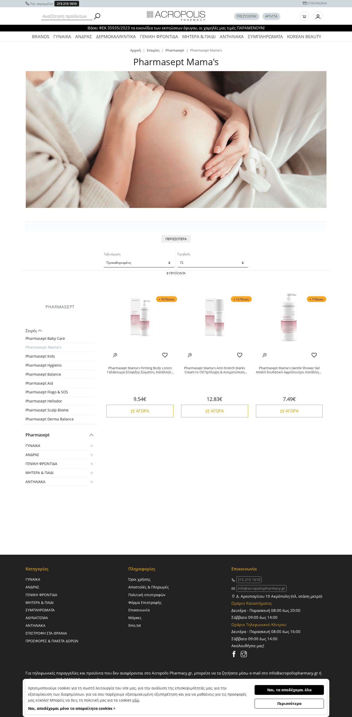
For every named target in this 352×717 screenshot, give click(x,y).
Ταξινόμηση (112, 254)
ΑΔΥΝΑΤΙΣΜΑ (37, 617)
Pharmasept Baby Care (45, 338)
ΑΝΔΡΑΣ (83, 36)
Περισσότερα (289, 703)
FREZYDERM (246, 16)
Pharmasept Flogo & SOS (47, 392)
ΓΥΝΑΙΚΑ (62, 36)
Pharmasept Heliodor (44, 401)
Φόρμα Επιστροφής (145, 602)
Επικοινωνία (139, 610)
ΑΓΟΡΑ (142, 411)
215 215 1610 (67, 3)
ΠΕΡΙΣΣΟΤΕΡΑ (176, 239)
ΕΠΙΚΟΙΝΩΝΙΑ (317, 3)
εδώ (135, 700)
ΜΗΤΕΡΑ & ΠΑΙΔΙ (199, 36)
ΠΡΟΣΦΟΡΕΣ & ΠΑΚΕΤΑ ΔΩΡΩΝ (52, 640)
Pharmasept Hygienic (44, 365)
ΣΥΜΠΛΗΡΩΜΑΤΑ (265, 36)
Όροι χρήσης (139, 579)
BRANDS (40, 36)
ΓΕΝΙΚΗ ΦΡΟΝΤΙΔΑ (159, 36)
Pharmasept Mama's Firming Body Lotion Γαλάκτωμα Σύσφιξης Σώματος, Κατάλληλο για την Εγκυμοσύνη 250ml (140, 370)
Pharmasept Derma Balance (50, 419)
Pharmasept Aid (39, 383)
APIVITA (271, 16)
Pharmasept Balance (43, 374)
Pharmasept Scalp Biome (47, 410)
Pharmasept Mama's (43, 347)
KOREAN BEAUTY (304, 36)
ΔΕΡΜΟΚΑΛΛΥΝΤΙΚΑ (116, 36)
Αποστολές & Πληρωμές (148, 587)
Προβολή (183, 254)
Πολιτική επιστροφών (146, 594)
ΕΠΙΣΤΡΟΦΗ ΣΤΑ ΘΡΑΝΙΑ (46, 633)
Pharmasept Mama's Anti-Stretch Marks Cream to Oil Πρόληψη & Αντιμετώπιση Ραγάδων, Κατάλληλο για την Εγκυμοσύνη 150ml (214, 370)
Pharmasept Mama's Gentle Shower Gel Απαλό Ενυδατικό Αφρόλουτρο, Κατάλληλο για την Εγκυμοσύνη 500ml (289, 370)
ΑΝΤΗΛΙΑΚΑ (232, 36)
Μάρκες (134, 617)
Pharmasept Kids (40, 356)
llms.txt (134, 625)
